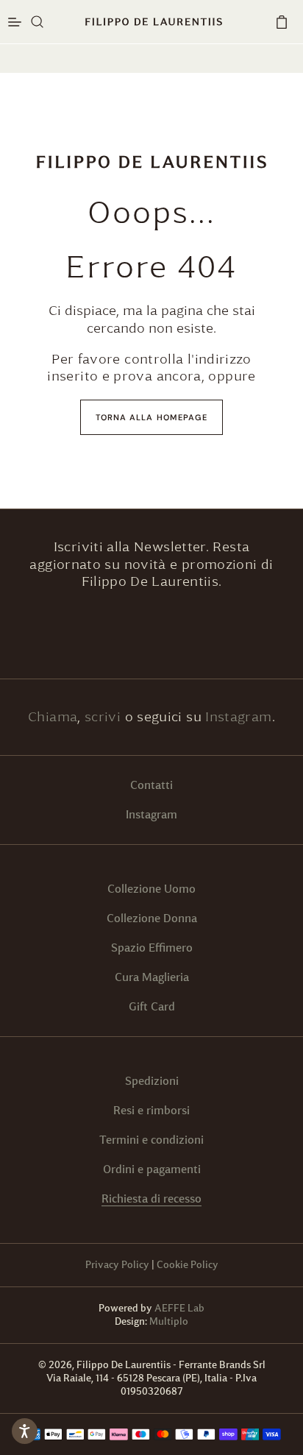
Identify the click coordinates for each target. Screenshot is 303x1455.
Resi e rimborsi (151, 1110)
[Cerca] (37, 22)
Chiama (52, 716)
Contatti (151, 784)
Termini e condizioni (151, 1139)
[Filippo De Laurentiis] (151, 161)
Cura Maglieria (152, 977)
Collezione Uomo (151, 888)
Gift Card (152, 1006)
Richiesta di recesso (151, 1198)
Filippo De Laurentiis (124, 1365)
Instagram (238, 716)
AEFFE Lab (179, 1308)
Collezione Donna (152, 918)
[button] (281, 22)
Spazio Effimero (152, 947)
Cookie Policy (187, 1265)
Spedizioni (152, 1080)
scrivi (105, 716)
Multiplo (168, 1321)
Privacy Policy (117, 1265)
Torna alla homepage (152, 417)
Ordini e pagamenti (152, 1169)
